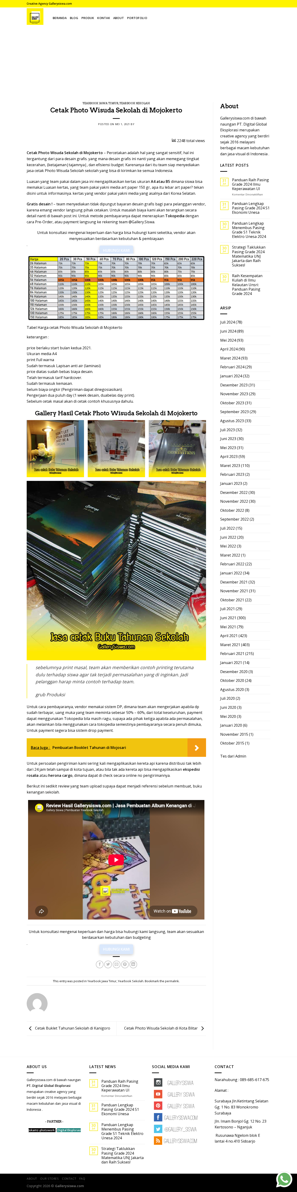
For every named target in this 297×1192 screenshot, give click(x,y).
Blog (74, 18)
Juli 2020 (227, 698)
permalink (172, 981)
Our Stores (49, 1179)
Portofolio (137, 18)
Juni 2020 (228, 707)
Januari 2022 (231, 573)
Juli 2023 (227, 429)
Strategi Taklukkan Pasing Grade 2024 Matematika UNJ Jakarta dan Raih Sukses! (248, 256)
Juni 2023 (228, 438)
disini (31, 193)
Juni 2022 (228, 537)
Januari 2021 (231, 662)
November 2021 (234, 590)
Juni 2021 (228, 617)
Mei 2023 (228, 447)
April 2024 (229, 349)
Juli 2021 (227, 608)
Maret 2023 (230, 465)
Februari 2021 (232, 653)
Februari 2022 (232, 564)
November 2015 (234, 734)
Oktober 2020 (232, 680)
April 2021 (229, 635)
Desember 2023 (234, 385)
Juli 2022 (227, 528)
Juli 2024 (227, 322)
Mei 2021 (228, 626)
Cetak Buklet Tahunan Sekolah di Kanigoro (72, 1028)
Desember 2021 (234, 582)
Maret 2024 (230, 358)
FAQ (82, 1179)
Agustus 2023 (232, 420)
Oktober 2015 (232, 743)
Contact (69, 1179)
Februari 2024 (232, 366)
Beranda (60, 18)
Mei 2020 (228, 716)
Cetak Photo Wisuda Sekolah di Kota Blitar (161, 1028)
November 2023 (234, 393)
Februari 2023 (232, 474)
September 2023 (234, 411)
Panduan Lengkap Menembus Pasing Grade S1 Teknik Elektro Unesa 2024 (249, 230)
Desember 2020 (234, 671)
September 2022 (234, 519)
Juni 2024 (228, 331)
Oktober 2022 (232, 510)
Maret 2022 (230, 555)
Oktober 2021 (232, 599)
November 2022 (234, 501)
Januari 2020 (231, 725)
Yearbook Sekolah (134, 103)
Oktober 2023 (232, 402)
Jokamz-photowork (42, 1130)
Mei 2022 (228, 546)
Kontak (103, 18)
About (118, 18)
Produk (87, 18)
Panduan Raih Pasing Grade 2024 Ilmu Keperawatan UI (250, 184)
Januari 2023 (231, 483)
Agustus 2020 (232, 689)
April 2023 (229, 456)
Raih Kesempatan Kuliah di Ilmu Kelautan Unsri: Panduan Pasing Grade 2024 (247, 285)
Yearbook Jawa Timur (101, 103)
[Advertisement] (148, 60)
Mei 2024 (228, 340)
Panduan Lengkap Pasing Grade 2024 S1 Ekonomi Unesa (251, 208)
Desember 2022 (234, 492)
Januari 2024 (231, 376)
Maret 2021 (230, 644)
